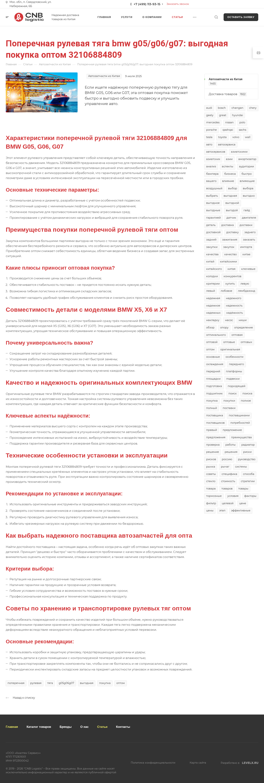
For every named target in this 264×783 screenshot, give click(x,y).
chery (252, 107)
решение (212, 452)
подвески (233, 378)
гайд (247, 210)
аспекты (227, 166)
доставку (232, 232)
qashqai (228, 129)
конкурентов (232, 276)
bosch (222, 107)
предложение (232, 430)
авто (209, 144)
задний (211, 239)
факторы (250, 496)
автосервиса (226, 144)
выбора (248, 188)
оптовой (211, 342)
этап (222, 510)
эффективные (240, 510)
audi (209, 107)
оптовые (229, 342)
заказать (249, 239)
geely (209, 115)
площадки (213, 378)
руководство (246, 459)
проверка (213, 444)
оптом (120, 683)
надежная (213, 298)
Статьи (102, 727)
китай (210, 261)
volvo (235, 137)
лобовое (226, 290)
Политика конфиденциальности (153, 762)
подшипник (214, 393)
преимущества (241, 437)
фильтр (211, 503)
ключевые (248, 269)
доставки (246, 225)
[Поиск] (216, 17)
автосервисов (215, 151)
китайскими (228, 261)
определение (243, 327)
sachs (242, 129)
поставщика (214, 415)
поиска (247, 393)
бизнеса (230, 173)
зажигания (229, 239)
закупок (228, 247)
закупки (211, 247)
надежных (213, 312)
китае (246, 254)
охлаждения (214, 364)
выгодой (232, 210)
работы (230, 444)
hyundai (237, 115)
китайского (214, 269)
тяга (50, 683)
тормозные (214, 496)
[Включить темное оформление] (255, 4)
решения (231, 452)
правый (211, 430)
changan (237, 107)
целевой (227, 503)
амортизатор (247, 159)
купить (230, 283)
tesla (209, 137)
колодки (212, 276)
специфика (229, 474)
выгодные (213, 210)
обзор (210, 327)
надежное (213, 305)
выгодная (86, 683)
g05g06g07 (66, 683)
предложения (215, 437)
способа (248, 474)
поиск (232, 393)
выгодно (249, 195)
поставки (229, 408)
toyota (222, 137)
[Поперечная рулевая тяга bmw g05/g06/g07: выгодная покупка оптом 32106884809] (42, 92)
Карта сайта (198, 762)
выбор (232, 188)
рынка (210, 466)
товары (243, 488)
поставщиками (239, 415)
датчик (231, 217)
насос (229, 320)
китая (231, 269)
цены (210, 510)
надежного (233, 298)
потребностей (240, 422)
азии (229, 159)
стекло (210, 481)
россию (227, 459)
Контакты (123, 727)
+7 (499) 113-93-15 (147, 4)
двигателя (249, 217)
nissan (229, 122)
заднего (250, 232)
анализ (211, 166)
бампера (212, 173)
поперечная (16, 683)
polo (242, 122)
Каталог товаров (39, 727)
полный (211, 408)
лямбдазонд (246, 290)
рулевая (35, 683)
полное (246, 400)
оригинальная (230, 349)
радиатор (248, 444)
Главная (12, 727)
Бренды (66, 727)
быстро (247, 173)
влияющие (247, 181)
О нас (84, 727)
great (222, 115)
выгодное (213, 203)
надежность (234, 305)
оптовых (246, 342)
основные (213, 356)
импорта (246, 247)
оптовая (237, 334)
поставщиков (215, 422)
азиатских (213, 159)
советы (211, 474)
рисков (211, 459)
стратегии (248, 481)
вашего (211, 181)
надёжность (234, 312)
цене (242, 503)
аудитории (246, 166)
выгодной (232, 203)
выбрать (212, 195)
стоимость (228, 481)
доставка (227, 225)
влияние (228, 181)
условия (232, 496)
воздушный (214, 188)
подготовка (214, 386)
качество (230, 254)
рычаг (225, 466)
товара (211, 488)
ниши (243, 320)
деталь (211, 225)
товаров (227, 488)
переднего (236, 364)
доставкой (213, 232)
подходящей (236, 386)
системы (241, 466)
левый (210, 290)
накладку (212, 320)
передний (213, 371)
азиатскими (239, 151)
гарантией (213, 217)
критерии (213, 283)
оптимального (216, 334)
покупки (229, 400)
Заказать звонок (177, 4)
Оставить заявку (240, 17)
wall (247, 137)
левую (244, 283)
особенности (234, 356)
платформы (234, 371)
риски (247, 452)
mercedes (212, 122)
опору (224, 327)
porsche (211, 129)
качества (212, 254)
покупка (105, 683)
